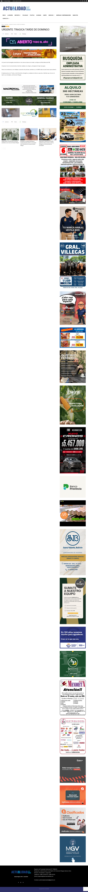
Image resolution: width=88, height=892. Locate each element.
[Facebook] (81, 1)
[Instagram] (83, 1)
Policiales (6, 24)
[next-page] (5, 148)
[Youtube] (86, 1)
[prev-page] (2, 148)
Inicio (3, 24)
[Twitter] (84, 1)
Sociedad (7, 26)
